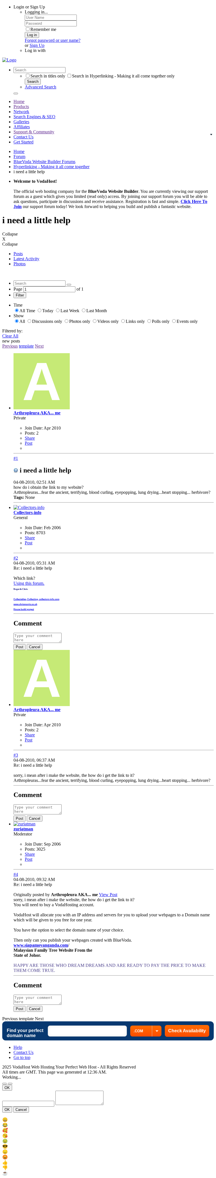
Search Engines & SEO (34, 116)
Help (18, 1047)
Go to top (22, 1057)
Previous (10, 346)
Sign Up (37, 45)
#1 (16, 458)
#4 (16, 874)
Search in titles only (47, 76)
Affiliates (22, 126)
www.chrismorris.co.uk (25, 604)
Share (30, 438)
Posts (18, 253)
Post (28, 443)
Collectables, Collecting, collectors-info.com (36, 599)
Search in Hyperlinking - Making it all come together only (123, 76)
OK (7, 1088)
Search (33, 81)
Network (21, 111)
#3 (16, 755)
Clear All (10, 336)
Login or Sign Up (29, 6)
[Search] (16, 93)
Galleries (21, 121)
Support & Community (34, 131)
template (26, 346)
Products (21, 106)
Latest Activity (26, 258)
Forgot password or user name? (52, 40)
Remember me (43, 29)
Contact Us (23, 136)
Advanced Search (40, 87)
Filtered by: (12, 330)
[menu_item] (108, 1119)
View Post (108, 894)
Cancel (34, 647)
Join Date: (34, 428)
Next (39, 346)
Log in (32, 35)
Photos (20, 263)
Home (19, 101)
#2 (16, 558)
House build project (24, 609)
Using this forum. (29, 583)
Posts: (30, 433)
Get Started (23, 142)
